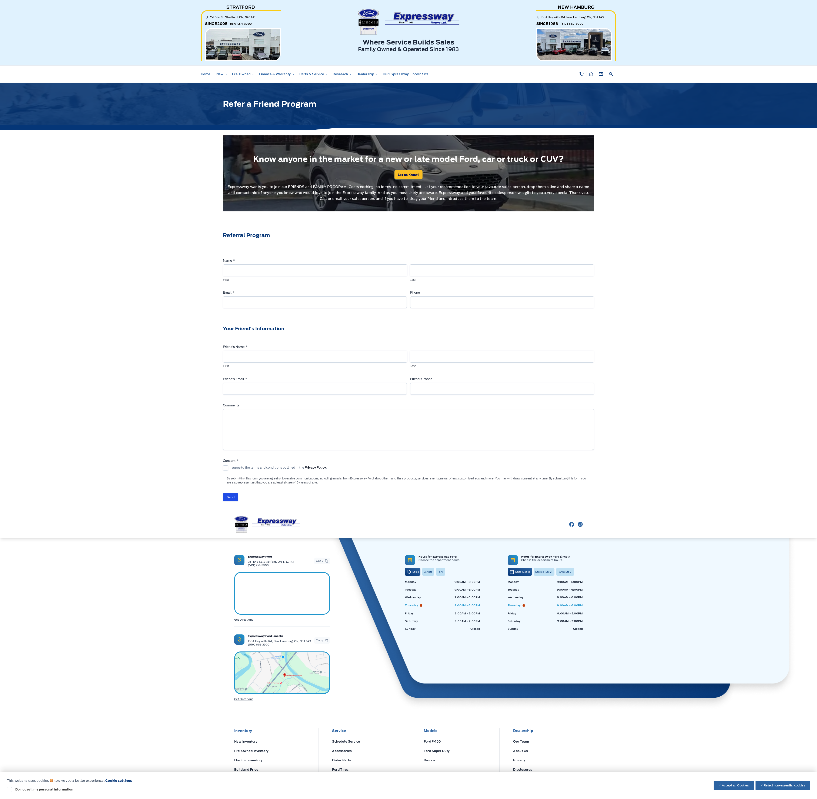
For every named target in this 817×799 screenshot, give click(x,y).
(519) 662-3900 (572, 23)
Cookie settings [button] (118, 781)
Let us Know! (408, 174)
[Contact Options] (601, 74)
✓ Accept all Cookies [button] (734, 785)
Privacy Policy (315, 467)
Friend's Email (235, 379)
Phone (415, 292)
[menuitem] (207, 74)
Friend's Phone (421, 379)
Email (228, 292)
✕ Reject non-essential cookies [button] (783, 785)
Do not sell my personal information (44, 789)
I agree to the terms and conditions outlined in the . (279, 467)
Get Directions (243, 619)
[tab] (412, 572)
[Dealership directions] (282, 672)
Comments (231, 405)
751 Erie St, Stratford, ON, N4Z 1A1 (271, 561)
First (226, 279)
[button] (581, 74)
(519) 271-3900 (241, 23)
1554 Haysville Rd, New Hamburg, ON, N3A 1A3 (279, 641)
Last (413, 279)
